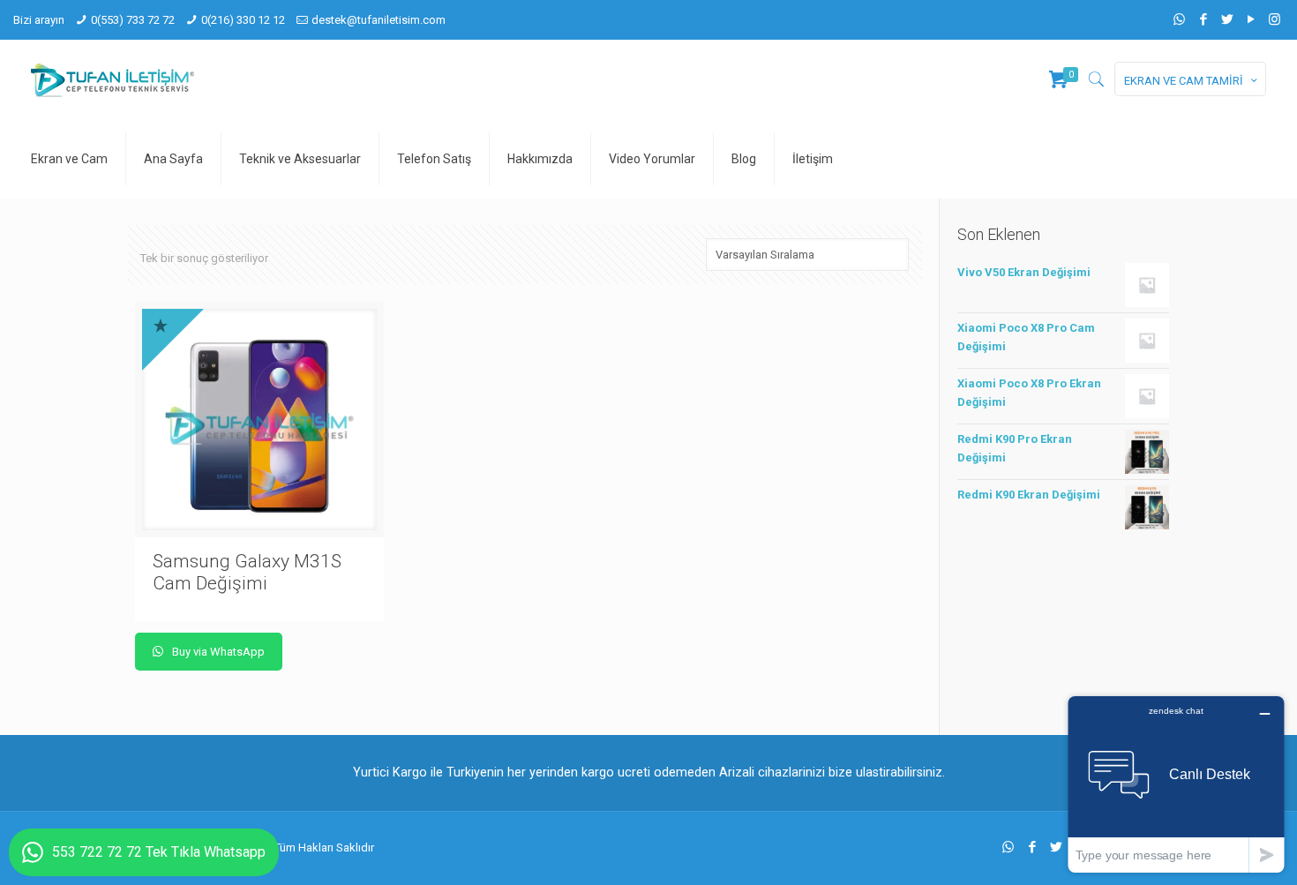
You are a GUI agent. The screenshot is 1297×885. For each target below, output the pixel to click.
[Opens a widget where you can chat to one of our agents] (1176, 784)
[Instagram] (1274, 19)
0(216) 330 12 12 (243, 19)
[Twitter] (1227, 19)
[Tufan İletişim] (112, 79)
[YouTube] (1250, 19)
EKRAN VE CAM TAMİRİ (1183, 80)
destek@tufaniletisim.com (378, 19)
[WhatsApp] (1179, 19)
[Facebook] (1203, 19)
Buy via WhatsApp (217, 651)
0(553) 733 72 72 (133, 19)
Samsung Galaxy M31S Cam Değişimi (247, 572)
